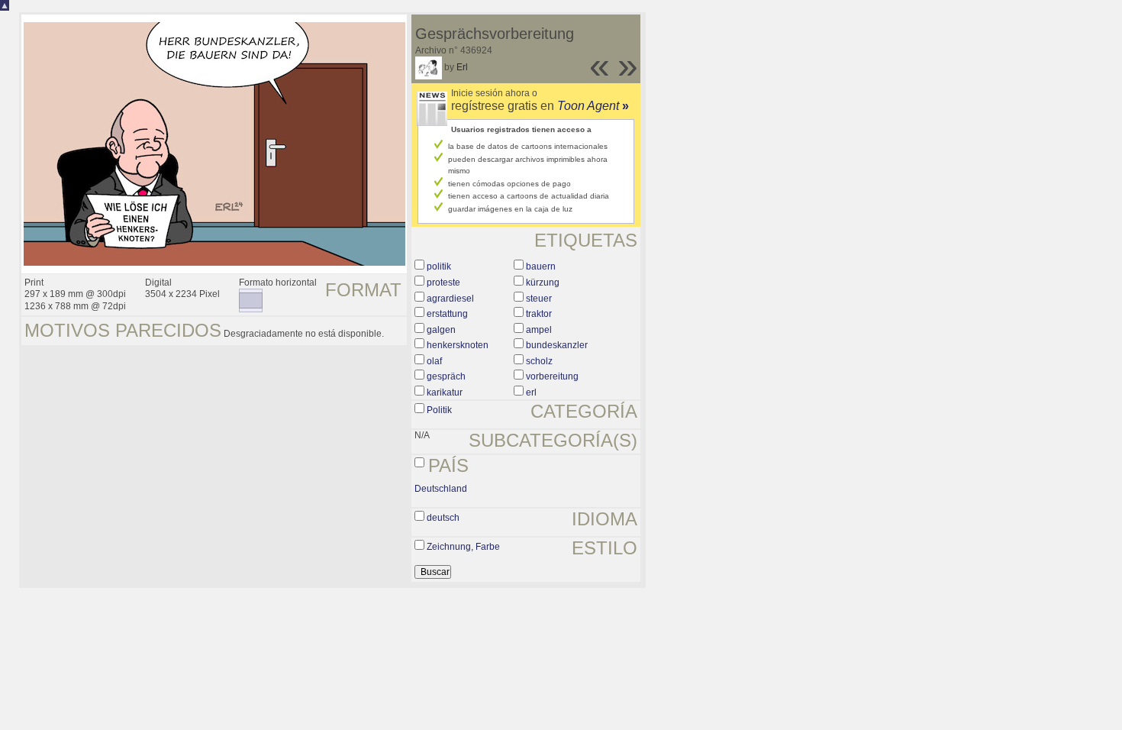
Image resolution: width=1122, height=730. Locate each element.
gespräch (446, 376)
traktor (539, 313)
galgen (441, 330)
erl (531, 392)
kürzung (542, 282)
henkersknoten (457, 345)
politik (439, 266)
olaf (434, 361)
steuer (539, 298)
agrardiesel (450, 298)
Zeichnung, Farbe (463, 546)
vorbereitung (552, 376)
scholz (539, 361)
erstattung (447, 313)
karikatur (445, 392)
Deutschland (440, 488)
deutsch (443, 517)
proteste (443, 282)
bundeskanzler (557, 345)
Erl (462, 67)
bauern (541, 266)
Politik (439, 410)
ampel (539, 330)
